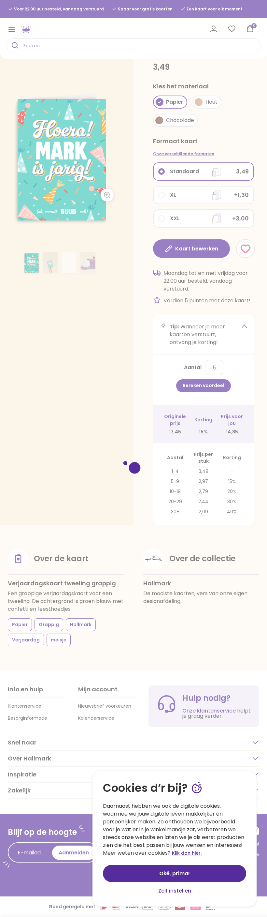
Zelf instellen (174, 890)
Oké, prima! (174, 873)
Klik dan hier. (187, 853)
